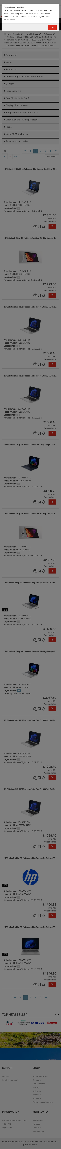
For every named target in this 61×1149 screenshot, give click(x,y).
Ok (52, 27)
